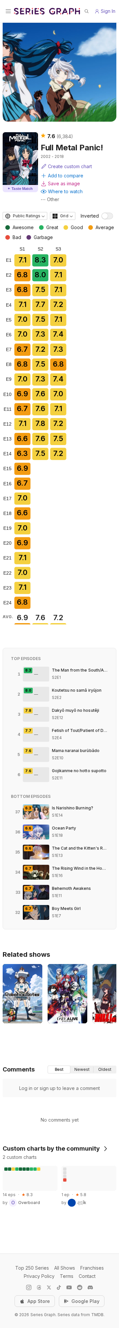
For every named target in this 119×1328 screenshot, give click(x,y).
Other (53, 199)
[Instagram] (28, 1287)
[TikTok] (59, 1287)
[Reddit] (79, 1287)
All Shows (64, 1268)
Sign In (108, 11)
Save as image (64, 183)
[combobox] (25, 216)
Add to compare (65, 175)
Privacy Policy (39, 1276)
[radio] (59, 1069)
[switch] (107, 216)
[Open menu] (8, 11)
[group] (82, 1069)
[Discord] (90, 1287)
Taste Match (20, 189)
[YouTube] (69, 1287)
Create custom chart (70, 166)
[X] (49, 1287)
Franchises (92, 1268)
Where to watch (65, 191)
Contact (87, 1276)
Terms (66, 1276)
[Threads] (39, 1287)
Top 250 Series (32, 1268)
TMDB (97, 1314)
